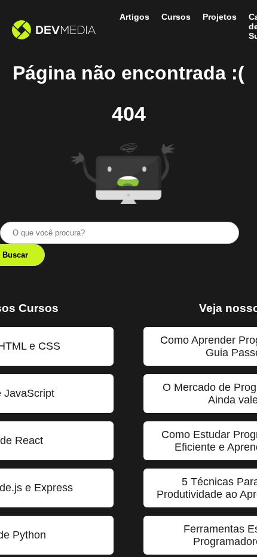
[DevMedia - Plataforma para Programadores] (54, 31)
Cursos (176, 17)
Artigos (134, 17)
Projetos (220, 17)
